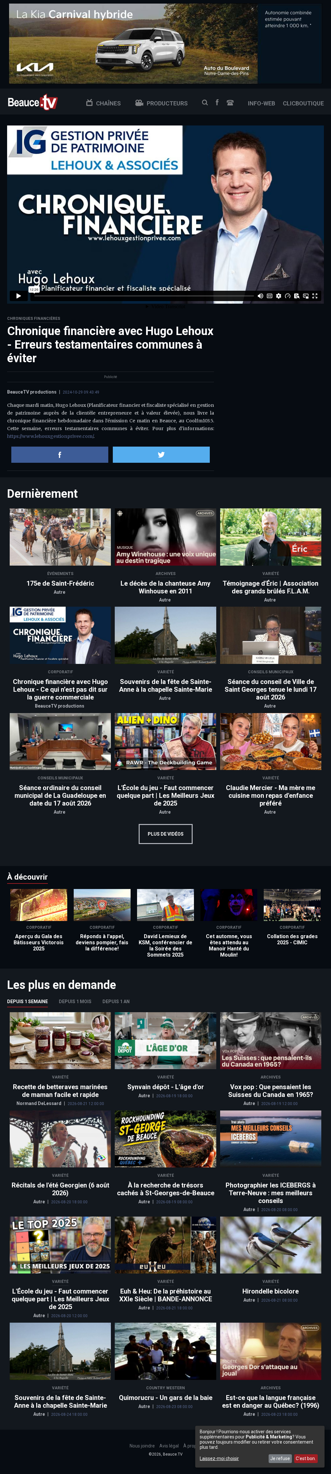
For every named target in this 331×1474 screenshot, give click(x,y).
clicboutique (303, 103)
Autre (59, 592)
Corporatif (60, 672)
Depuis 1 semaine (27, 1001)
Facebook (217, 102)
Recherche (205, 102)
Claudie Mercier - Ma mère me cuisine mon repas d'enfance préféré (270, 795)
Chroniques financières (33, 318)
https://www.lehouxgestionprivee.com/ (50, 436)
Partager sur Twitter (161, 455)
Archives (165, 573)
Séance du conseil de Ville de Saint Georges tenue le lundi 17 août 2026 (270, 689)
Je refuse (280, 1458)
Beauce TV (33, 101)
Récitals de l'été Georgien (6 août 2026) (60, 1189)
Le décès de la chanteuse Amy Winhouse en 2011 (165, 587)
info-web (261, 103)
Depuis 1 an (116, 1001)
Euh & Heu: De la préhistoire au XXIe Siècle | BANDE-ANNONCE (165, 1295)
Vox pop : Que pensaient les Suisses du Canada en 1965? (270, 1091)
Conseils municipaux (271, 672)
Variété (270, 573)
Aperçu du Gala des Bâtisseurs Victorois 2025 (39, 942)
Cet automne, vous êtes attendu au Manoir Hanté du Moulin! (229, 945)
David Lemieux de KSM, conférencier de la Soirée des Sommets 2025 (165, 945)
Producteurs (167, 103)
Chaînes (108, 103)
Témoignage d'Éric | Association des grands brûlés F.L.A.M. (270, 587)
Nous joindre (230, 102)
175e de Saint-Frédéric (60, 583)
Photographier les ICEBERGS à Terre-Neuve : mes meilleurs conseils (271, 1193)
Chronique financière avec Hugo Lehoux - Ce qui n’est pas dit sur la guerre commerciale (60, 689)
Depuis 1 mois (75, 1001)
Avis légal (169, 1445)
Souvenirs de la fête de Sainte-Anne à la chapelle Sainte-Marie (165, 685)
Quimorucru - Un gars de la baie (165, 1398)
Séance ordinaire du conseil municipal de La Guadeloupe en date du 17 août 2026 (60, 795)
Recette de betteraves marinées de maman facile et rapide (60, 1091)
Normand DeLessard (39, 1103)
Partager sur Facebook (59, 455)
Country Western (165, 1388)
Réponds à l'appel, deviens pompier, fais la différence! (102, 942)
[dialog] (260, 1447)
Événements (60, 573)
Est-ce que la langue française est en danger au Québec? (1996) (270, 1401)
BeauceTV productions (32, 392)
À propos (192, 1445)
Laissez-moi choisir (219, 1458)
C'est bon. (306, 1458)
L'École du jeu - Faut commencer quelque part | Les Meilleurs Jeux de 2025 (165, 795)
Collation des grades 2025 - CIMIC (292, 939)
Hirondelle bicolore (270, 1291)
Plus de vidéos (166, 834)
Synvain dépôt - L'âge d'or (165, 1087)
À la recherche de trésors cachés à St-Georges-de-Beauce (165, 1189)
